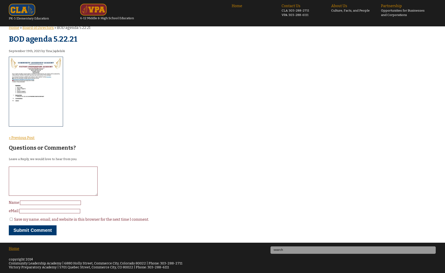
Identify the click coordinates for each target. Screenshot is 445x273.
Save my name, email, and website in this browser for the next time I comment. (81, 219)
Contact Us (295, 10)
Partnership (403, 10)
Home (237, 6)
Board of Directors (38, 27)
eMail (14, 211)
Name (14, 202)
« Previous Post (22, 138)
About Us (350, 8)
